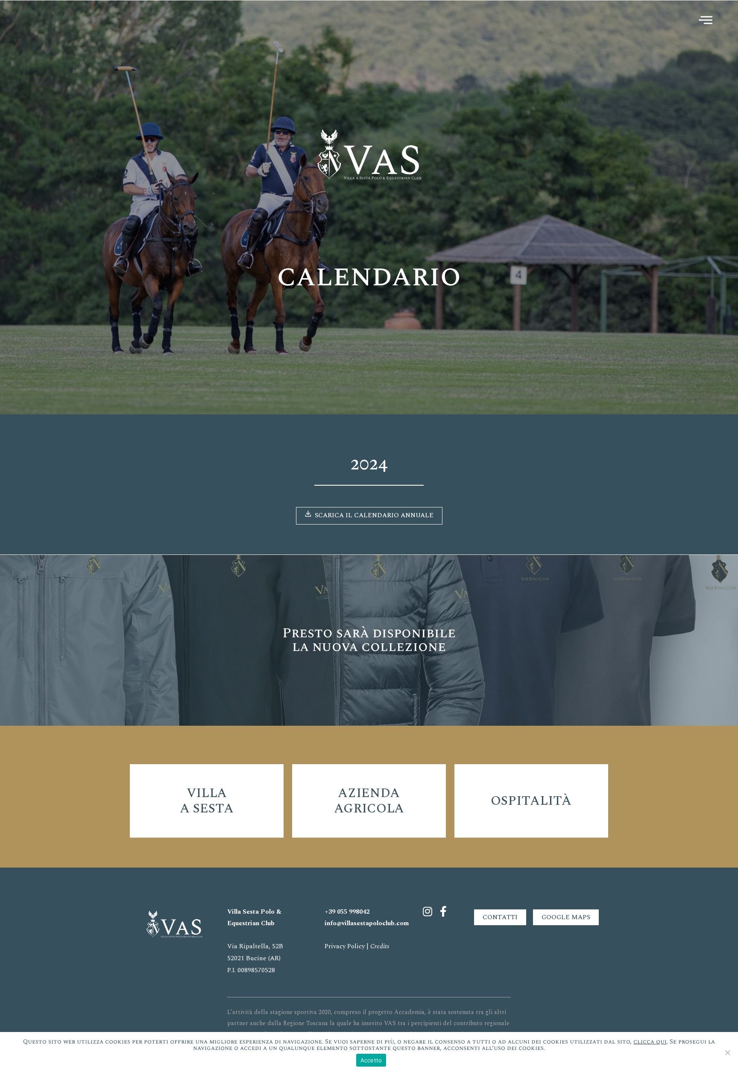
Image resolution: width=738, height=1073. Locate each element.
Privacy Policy (345, 946)
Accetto (371, 1060)
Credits (379, 946)
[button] (369, 516)
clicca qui (650, 1041)
